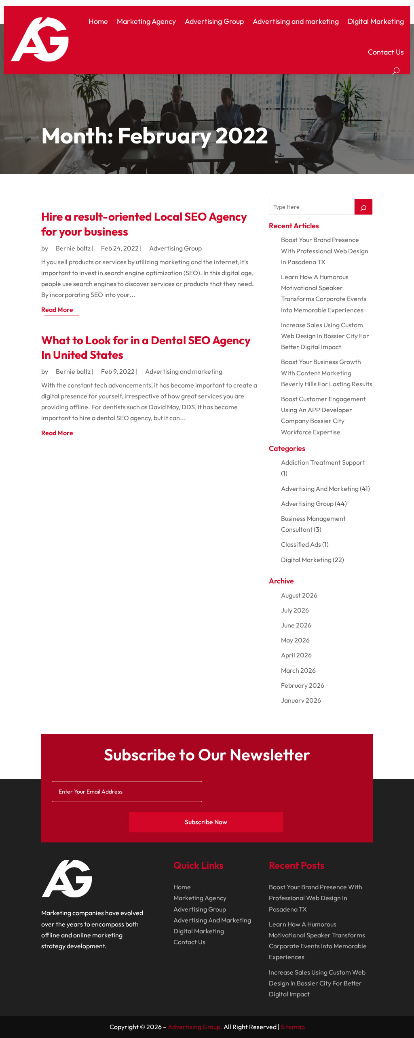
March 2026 (298, 670)
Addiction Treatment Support (323, 462)
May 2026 (295, 640)
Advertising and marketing (296, 21)
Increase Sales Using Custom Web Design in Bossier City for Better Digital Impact (325, 336)
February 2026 (302, 685)
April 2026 (296, 655)
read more (57, 309)
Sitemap (293, 1027)
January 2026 (301, 700)
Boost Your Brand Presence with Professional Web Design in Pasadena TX (324, 250)
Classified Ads (301, 544)
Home (98, 21)
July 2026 (295, 610)
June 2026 (296, 625)
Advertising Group (214, 21)
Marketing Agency (146, 21)
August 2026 (299, 595)
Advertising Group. (195, 1027)
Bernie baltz (73, 248)
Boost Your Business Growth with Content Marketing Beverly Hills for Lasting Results (326, 372)
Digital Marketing (376, 21)
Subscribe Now (206, 822)
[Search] (363, 207)
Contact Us (386, 52)
